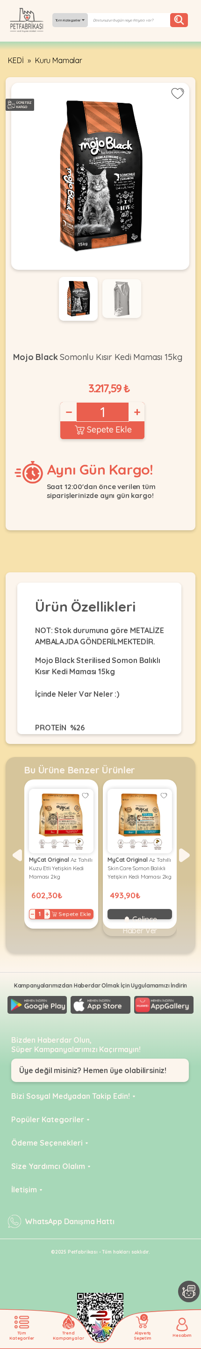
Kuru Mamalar (58, 60)
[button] (16, 855)
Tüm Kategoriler (68, 20)
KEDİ (15, 60)
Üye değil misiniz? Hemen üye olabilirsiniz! (92, 1070)
